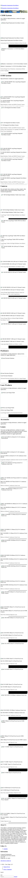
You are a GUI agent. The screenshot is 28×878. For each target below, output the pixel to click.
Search (15, 876)
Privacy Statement (7, 869)
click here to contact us (6, 860)
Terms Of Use (6, 866)
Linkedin (5, 848)
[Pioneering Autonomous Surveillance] (10, 5)
